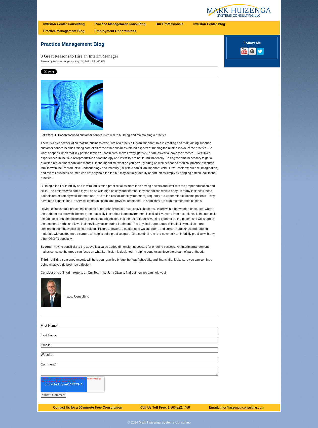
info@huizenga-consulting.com (242, 407)
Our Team (94, 272)
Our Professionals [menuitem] (169, 24)
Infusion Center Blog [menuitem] (209, 24)
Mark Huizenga (61, 61)
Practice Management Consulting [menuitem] (120, 24)
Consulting (81, 296)
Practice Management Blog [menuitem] (63, 31)
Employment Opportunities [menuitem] (115, 31)
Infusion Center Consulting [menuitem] (64, 24)
